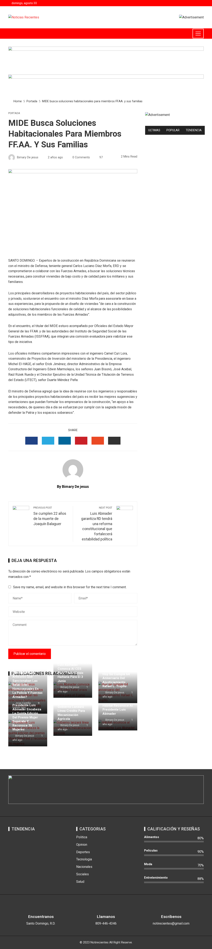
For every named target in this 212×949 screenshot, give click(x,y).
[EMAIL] (114, 441)
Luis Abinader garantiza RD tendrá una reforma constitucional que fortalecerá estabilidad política (96, 523)
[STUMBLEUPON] (98, 441)
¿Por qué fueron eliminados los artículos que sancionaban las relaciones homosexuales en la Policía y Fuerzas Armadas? (27, 683)
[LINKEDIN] (64, 441)
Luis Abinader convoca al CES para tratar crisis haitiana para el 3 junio (70, 673)
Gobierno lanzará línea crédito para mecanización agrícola (71, 713)
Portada (14, 113)
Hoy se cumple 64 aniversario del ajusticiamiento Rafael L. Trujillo (116, 680)
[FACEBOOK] (31, 441)
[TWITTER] (48, 441)
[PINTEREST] (81, 441)
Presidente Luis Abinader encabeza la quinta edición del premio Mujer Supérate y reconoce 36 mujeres (26, 717)
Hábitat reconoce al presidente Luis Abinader (117, 710)
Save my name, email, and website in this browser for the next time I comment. (69, 587)
